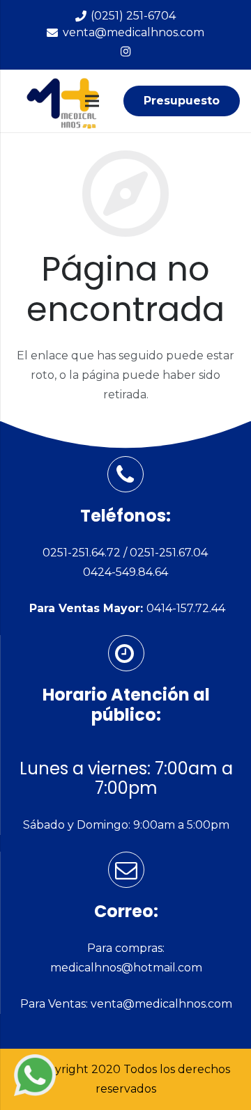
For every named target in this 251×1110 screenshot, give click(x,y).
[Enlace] (35, 1075)
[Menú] (92, 101)
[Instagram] (125, 51)
